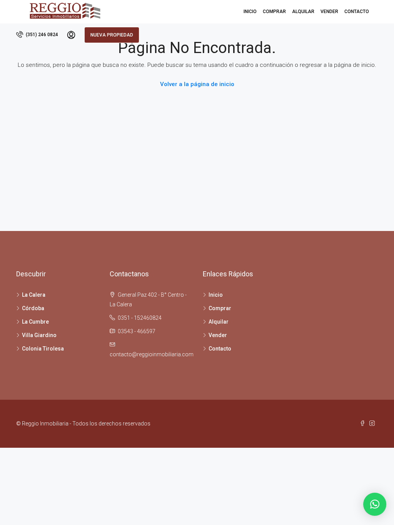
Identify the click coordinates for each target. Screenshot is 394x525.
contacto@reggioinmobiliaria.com (152, 354)
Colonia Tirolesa (43, 349)
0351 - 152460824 (140, 318)
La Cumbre (35, 322)
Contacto (356, 11)
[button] (374, 504)
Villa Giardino (39, 335)
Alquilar (303, 11)
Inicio (250, 11)
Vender (329, 11)
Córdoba (33, 308)
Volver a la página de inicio (197, 84)
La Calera (33, 295)
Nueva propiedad (111, 35)
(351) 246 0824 (41, 34)
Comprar (274, 11)
